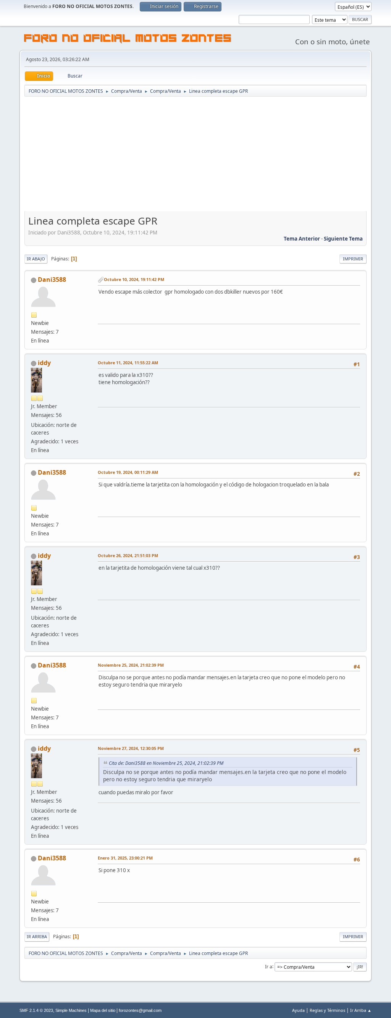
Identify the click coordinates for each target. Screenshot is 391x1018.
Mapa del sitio (102, 1010)
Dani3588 (52, 279)
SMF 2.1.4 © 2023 (36, 1010)
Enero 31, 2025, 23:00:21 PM (125, 858)
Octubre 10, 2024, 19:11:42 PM (134, 279)
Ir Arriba (37, 936)
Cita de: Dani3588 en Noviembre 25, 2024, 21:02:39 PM (166, 763)
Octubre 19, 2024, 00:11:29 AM (128, 472)
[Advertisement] (195, 154)
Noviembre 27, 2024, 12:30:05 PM (131, 748)
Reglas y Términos (327, 1010)
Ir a (268, 966)
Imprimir (353, 259)
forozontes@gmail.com (140, 1010)
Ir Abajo (36, 259)
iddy (44, 363)
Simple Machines (71, 1010)
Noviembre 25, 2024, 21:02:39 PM (131, 665)
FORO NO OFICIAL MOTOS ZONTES (128, 39)
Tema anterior (302, 238)
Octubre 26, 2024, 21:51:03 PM (128, 555)
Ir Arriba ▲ (361, 1010)
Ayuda (298, 1010)
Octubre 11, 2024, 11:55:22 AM (128, 362)
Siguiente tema (343, 238)
